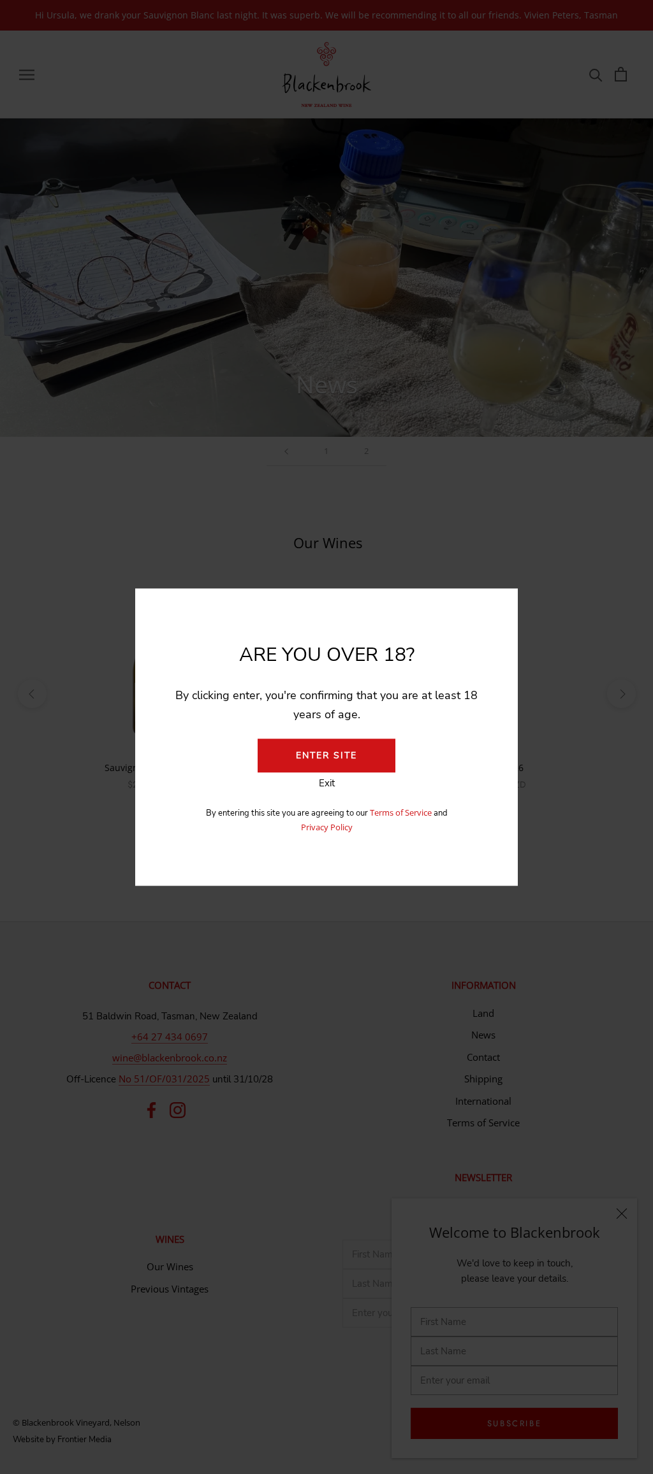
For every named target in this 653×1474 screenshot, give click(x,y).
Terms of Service (402, 812)
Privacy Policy (327, 827)
